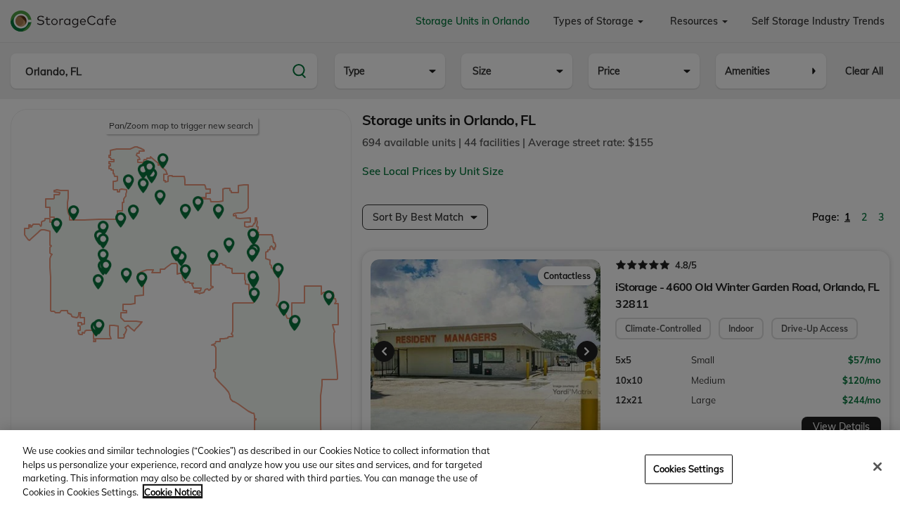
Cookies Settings (688, 468)
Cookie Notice (172, 491)
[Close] (877, 466)
